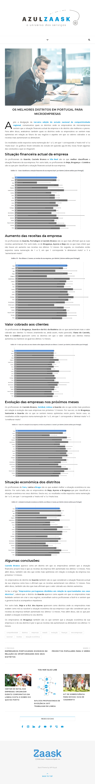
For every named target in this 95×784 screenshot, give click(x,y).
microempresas (76, 633)
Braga (38, 487)
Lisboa (49, 407)
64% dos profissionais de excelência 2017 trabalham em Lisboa (47, 703)
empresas (35, 633)
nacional (9, 637)
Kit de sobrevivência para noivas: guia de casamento (74, 697)
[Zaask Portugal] (47, 754)
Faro (24, 487)
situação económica (33, 637)
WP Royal (53, 767)
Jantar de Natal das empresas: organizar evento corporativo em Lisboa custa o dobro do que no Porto (18, 694)
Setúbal (41, 407)
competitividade (12, 633)
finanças (64, 633)
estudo (44, 633)
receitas (19, 637)
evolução (54, 633)
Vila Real (53, 159)
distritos (25, 633)
